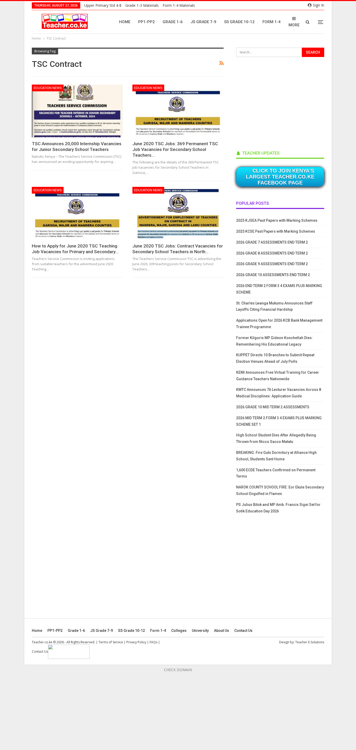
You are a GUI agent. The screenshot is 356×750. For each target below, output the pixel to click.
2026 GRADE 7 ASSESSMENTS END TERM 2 (272, 242)
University (200, 630)
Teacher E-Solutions (309, 642)
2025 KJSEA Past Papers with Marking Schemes (276, 220)
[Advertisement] (275, 102)
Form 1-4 (271, 22)
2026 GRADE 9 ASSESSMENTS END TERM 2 (272, 264)
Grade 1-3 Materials (142, 5)
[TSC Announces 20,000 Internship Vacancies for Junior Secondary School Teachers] (77, 111)
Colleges (179, 630)
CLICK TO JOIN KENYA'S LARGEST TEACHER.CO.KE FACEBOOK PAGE (280, 177)
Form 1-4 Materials (179, 5)
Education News (48, 88)
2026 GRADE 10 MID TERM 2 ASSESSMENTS (272, 407)
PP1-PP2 (146, 22)
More (294, 25)
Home (124, 22)
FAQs (153, 642)
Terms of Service (111, 642)
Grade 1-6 (173, 22)
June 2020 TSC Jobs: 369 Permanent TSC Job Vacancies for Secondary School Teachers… (175, 149)
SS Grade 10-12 (239, 22)
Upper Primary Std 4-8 (102, 5)
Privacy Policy (136, 642)
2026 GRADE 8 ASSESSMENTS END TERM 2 (272, 253)
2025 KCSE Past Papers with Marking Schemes (275, 231)
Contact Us (243, 630)
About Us (221, 630)
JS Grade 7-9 (203, 22)
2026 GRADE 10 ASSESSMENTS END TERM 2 (273, 275)
